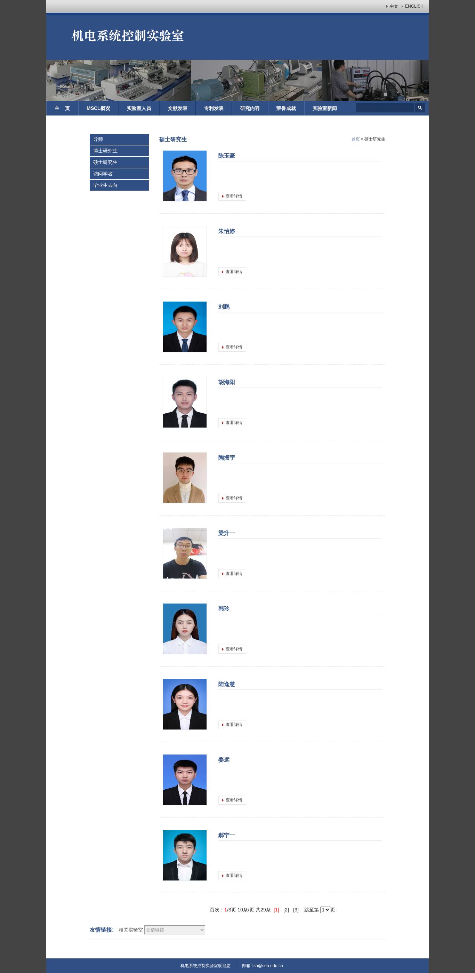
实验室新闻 (325, 108)
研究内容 (250, 108)
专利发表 (214, 108)
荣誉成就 (286, 108)
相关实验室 (131, 930)
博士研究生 (105, 150)
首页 (356, 139)
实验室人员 (139, 108)
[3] (297, 909)
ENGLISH (414, 6)
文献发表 (177, 108)
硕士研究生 (105, 162)
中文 (394, 6)
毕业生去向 (105, 185)
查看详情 (234, 196)
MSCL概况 (98, 108)
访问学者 (103, 173)
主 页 (62, 108)
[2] (287, 909)
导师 (98, 139)
